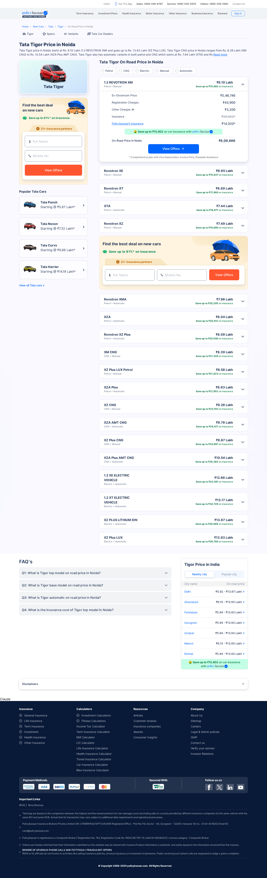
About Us (196, 715)
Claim (107, 3)
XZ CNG (110, 405)
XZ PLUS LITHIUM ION (120, 520)
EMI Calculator (85, 737)
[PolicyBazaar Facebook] (209, 787)
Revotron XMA (115, 299)
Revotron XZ (113, 224)
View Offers (171, 149)
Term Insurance (34, 726)
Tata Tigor (54, 86)
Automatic (186, 70)
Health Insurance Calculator (94, 753)
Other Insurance (34, 742)
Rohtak (188, 653)
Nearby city (199, 574)
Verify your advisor (203, 748)
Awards (138, 731)
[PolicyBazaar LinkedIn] (230, 787)
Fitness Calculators (94, 721)
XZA (107, 317)
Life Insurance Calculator (92, 748)
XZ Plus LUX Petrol (118, 370)
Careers (196, 726)
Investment (31, 731)
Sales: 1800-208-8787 (149, 3)
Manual (164, 70)
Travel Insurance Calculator (93, 759)
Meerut (188, 643)
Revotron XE (113, 171)
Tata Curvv (48, 245)
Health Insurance (35, 737)
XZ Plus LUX (113, 537)
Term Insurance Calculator (93, 731)
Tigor (60, 26)
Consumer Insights (145, 737)
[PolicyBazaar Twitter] (219, 787)
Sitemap (196, 721)
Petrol (109, 70)
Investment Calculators (96, 715)
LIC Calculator (85, 742)
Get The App (125, 3)
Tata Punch (48, 202)
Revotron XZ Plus (117, 334)
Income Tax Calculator (90, 726)
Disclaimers (30, 684)
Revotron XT (113, 188)
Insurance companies (147, 726)
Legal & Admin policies (205, 731)
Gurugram (190, 622)
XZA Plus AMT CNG (119, 458)
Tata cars (36, 285)
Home (25, 26)
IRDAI (22, 805)
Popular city (229, 574)
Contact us (198, 742)
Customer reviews (145, 721)
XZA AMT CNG (115, 422)
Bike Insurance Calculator (92, 770)
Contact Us (239, 3)
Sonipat (189, 633)
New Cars (38, 26)
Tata (50, 26)
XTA (107, 206)
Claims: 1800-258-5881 (214, 3)
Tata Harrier (49, 267)
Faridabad (190, 612)
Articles (138, 715)
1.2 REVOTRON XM (118, 82)
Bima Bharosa (35, 805)
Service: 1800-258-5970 (181, 3)
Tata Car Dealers (102, 33)
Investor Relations (202, 753)
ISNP (194, 737)
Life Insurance (33, 721)
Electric (144, 70)
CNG (126, 70)
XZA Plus (111, 387)
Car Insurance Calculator (92, 764)
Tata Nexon (49, 224)
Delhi (187, 591)
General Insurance (35, 715)
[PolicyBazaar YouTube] (240, 787)
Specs (51, 33)
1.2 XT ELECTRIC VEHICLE (117, 500)
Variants (73, 33)
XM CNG (110, 352)
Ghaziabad (191, 602)
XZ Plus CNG (113, 440)
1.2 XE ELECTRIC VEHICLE (116, 477)
